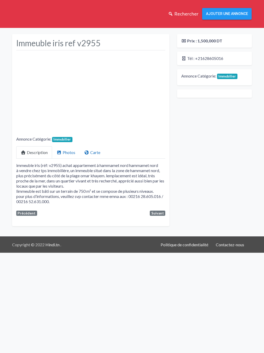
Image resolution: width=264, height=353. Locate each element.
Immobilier (62, 139)
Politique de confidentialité (184, 244)
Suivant (157, 213)
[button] (27, 94)
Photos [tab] (69, 152)
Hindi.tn (52, 244)
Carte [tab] (95, 152)
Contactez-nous (230, 244)
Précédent (27, 213)
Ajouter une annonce (227, 14)
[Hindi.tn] (33, 13)
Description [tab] (37, 152)
